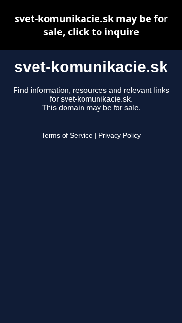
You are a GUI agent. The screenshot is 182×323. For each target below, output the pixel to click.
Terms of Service (67, 135)
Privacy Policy (120, 135)
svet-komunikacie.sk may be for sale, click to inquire (91, 25)
